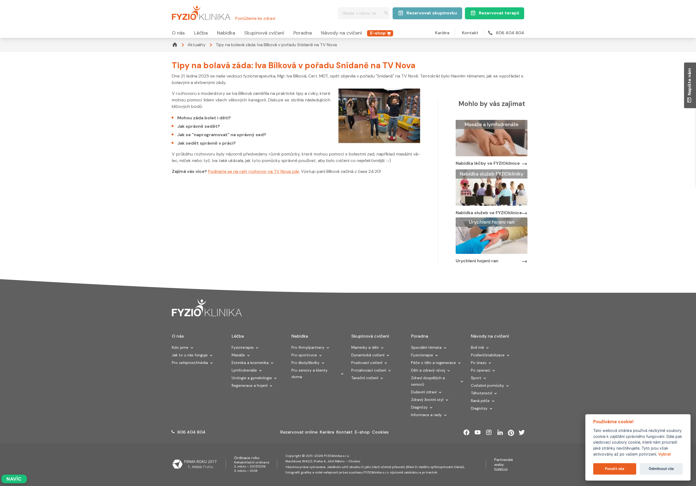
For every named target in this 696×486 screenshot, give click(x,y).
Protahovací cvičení (368, 370)
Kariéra (442, 33)
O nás (178, 33)
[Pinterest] (511, 432)
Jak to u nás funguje (190, 355)
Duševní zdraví (424, 392)
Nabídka (226, 33)
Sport (476, 377)
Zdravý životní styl (427, 399)
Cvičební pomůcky (487, 385)
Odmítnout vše (661, 468)
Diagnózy (419, 407)
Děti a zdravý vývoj (428, 370)
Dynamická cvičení (367, 355)
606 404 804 (510, 33)
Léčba (201, 33)
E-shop (378, 33)
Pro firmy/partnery (307, 347)
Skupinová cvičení (264, 33)
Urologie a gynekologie (252, 377)
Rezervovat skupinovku (431, 13)
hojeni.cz (501, 469)
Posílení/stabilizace (488, 355)
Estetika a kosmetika (250, 362)
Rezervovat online (299, 432)
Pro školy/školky (305, 362)
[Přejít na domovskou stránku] (201, 12)
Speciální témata (426, 347)
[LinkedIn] (500, 432)
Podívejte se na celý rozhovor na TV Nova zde (253, 171)
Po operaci (480, 370)
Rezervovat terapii (499, 13)
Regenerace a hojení (250, 385)
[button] (191, 348)
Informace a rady (426, 414)
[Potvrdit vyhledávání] (386, 13)
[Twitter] (521, 432)
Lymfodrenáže (244, 370)
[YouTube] (477, 432)
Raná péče (480, 400)
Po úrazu (478, 362)
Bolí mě (477, 347)
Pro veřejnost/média (190, 362)
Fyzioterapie (243, 347)
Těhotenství (481, 393)
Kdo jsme (180, 347)
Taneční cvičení (364, 377)
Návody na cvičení (341, 33)
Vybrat (664, 454)
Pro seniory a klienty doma (309, 373)
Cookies (380, 432)
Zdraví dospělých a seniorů (428, 381)
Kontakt (470, 33)
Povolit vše (614, 468)
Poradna (302, 33)
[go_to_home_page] (207, 308)
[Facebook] (466, 432)
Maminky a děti (365, 347)
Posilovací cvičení (366, 362)
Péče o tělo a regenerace (433, 362)
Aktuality (197, 45)
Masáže (238, 355)
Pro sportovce (304, 355)
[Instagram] (488, 432)
